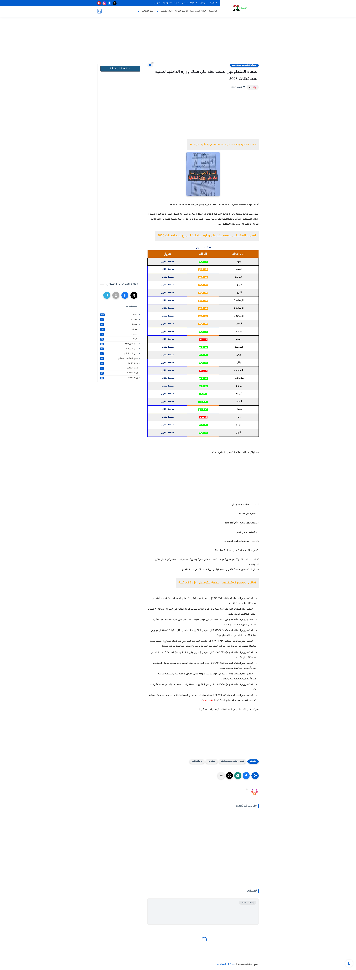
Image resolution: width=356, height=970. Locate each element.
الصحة (119, 324)
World (119, 315)
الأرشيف (156, 3)
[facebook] (109, 3)
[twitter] (115, 3)
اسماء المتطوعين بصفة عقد (244, 65)
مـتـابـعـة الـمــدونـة (120, 68)
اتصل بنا (213, 3)
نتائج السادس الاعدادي (119, 358)
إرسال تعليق (248, 903)
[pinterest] (99, 3)
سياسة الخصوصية (171, 3)
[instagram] (104, 3)
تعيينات (119, 339)
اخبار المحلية (166, 11)
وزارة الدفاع (119, 378)
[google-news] (115, 295)
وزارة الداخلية (197, 761)
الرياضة (119, 319)
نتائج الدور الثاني (120, 353)
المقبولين (211, 761)
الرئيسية (213, 11)
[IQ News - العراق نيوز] (240, 8)
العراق (119, 329)
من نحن (203, 3)
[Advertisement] (178, 41)
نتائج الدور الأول (119, 344)
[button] (246, 775)
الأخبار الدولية (181, 11)
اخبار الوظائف (147, 11)
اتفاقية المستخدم (189, 3)
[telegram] (106, 295)
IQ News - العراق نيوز (225, 964)
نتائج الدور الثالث (119, 349)
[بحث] (99, 11)
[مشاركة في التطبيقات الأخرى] (221, 775)
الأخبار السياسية (198, 11)
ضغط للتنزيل (203, 248)
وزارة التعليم (119, 368)
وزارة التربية (119, 363)
